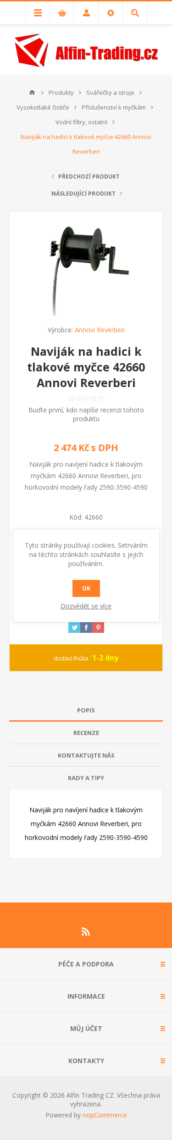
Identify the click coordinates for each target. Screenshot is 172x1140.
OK (86, 588)
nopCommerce (105, 1115)
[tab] (86, 710)
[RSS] (86, 931)
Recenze (86, 733)
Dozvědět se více (86, 606)
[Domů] (32, 92)
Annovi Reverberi (100, 329)
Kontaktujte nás (86, 755)
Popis (86, 710)
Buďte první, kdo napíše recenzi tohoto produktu (86, 414)
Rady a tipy (86, 778)
